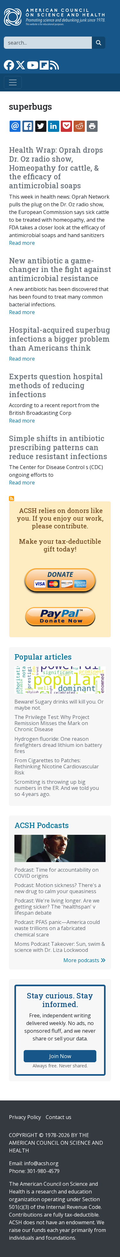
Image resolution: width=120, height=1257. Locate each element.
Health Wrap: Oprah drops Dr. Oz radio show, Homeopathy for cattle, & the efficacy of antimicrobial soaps (56, 167)
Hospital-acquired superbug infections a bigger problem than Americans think (59, 338)
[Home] (57, 17)
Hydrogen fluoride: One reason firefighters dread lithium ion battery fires (58, 745)
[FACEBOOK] (27, 126)
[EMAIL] (15, 126)
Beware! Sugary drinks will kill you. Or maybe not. (59, 704)
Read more (22, 242)
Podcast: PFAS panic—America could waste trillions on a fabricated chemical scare (57, 928)
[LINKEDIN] (53, 126)
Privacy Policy (25, 1117)
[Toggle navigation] (13, 82)
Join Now (60, 1056)
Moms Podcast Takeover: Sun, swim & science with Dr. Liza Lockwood (59, 946)
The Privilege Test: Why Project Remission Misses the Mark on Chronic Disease (51, 723)
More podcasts (81, 960)
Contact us (58, 1117)
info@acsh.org (41, 1163)
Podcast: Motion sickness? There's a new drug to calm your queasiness (57, 888)
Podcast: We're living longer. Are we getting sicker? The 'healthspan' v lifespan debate (57, 906)
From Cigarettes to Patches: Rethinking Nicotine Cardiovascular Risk (56, 766)
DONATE (60, 574)
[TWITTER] (40, 126)
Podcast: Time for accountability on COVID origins (56, 872)
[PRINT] (92, 126)
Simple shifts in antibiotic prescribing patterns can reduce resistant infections (58, 447)
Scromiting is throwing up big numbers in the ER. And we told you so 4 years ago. (56, 788)
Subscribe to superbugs (11, 498)
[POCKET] (66, 126)
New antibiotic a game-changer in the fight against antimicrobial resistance (60, 269)
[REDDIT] (79, 126)
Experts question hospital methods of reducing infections (56, 385)
